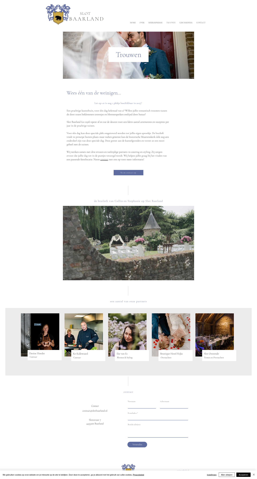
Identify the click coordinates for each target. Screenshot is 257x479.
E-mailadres (132, 413)
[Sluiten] (253, 475)
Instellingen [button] (212, 474)
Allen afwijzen (227, 474)
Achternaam (164, 401)
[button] (190, 277)
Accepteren (243, 474)
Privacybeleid (138, 474)
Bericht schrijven (134, 425)
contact (104, 159)
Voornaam (131, 401)
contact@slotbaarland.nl (94, 410)
